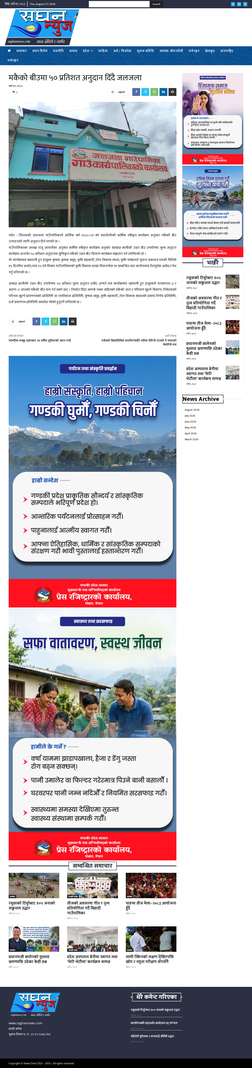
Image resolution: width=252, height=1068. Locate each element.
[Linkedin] (163, 92)
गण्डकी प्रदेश (73, 896)
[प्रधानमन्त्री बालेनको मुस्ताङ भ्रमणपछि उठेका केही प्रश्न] (34, 939)
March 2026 (191, 439)
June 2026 (190, 421)
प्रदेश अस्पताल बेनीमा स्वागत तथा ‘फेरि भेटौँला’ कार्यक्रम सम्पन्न (92, 959)
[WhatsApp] (154, 92)
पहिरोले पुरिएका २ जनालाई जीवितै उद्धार (152, 1036)
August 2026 (192, 410)
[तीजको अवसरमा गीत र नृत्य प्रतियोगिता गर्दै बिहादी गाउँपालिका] (92, 885)
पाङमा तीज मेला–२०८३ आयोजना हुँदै (151, 906)
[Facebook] (233, 4)
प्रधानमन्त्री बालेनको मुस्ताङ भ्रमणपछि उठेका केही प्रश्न (29, 959)
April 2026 (191, 433)
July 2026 (190, 415)
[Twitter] (245, 4)
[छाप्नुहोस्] (172, 92)
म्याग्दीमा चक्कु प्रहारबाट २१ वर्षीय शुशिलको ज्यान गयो (40, 340)
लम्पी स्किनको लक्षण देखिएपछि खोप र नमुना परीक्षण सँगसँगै (150, 959)
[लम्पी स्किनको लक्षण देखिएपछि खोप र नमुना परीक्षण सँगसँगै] (151, 939)
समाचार (12, 896)
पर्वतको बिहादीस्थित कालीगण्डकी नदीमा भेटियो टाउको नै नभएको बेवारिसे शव (138, 342)
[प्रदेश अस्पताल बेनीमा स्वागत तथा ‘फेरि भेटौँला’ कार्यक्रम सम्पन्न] (92, 939)
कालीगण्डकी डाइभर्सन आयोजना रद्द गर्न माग (154, 1023)
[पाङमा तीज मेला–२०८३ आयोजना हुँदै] (151, 885)
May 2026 (190, 427)
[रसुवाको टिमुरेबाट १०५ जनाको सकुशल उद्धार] (34, 885)
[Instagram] (239, 4)
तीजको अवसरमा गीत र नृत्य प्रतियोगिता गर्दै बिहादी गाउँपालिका (88, 908)
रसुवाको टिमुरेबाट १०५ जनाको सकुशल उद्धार (32, 906)
